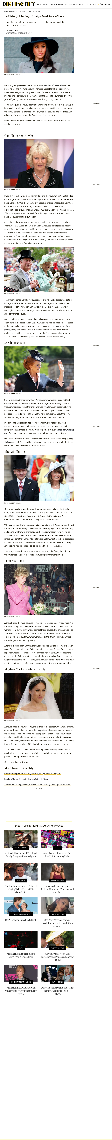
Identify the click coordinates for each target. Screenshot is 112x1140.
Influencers (70, 5)
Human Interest (82, 5)
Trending (61, 5)
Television (53, 5)
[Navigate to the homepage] (19, 4)
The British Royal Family (31, 11)
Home (6, 11)
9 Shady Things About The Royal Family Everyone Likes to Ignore (32, 773)
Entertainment (42, 5)
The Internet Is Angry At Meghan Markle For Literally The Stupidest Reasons (37, 784)
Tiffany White (13, 30)
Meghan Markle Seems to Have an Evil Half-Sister (26, 779)
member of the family (53, 85)
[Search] (101, 4)
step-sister (42, 730)
